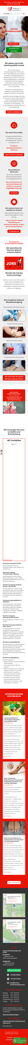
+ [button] (4, 895)
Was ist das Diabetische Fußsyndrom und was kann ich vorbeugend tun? (14, 839)
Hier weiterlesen (14, 883)
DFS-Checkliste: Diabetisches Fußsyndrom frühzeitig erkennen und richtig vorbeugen (13, 780)
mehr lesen (7, 756)
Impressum (10, 1037)
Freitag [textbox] (5, 1001)
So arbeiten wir (14, 231)
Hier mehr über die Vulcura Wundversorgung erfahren (14, 378)
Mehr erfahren (13, 44)
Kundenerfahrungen (11, 1039)
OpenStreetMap (18, 916)
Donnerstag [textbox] (6, 999)
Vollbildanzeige (7, 560)
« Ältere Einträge (8, 878)
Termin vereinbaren (14, 112)
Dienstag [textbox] (5, 995)
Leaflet (12, 916)
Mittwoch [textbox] (6, 997)
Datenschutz (17, 1037)
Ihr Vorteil (14, 193)
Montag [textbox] (5, 993)
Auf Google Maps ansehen (12, 901)
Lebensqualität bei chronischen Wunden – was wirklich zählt (12, 719)
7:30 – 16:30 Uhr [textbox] (14, 993)
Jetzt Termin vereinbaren (14, 155)
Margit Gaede (9, 723)
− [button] (4, 897)
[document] (14, 997)
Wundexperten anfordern (14, 50)
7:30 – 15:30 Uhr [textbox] (14, 1001)
